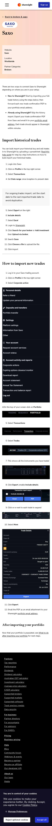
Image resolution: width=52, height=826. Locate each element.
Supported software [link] (13, 701)
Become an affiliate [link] (13, 764)
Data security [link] (10, 709)
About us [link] (8, 773)
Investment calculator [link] (14, 682)
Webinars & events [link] (13, 756)
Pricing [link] (7, 735)
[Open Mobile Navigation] (7, 5)
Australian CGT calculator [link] (16, 678)
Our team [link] (8, 777)
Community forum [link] (12, 752)
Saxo (6, 53)
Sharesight (20, 225)
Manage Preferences (17, 811)
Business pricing (12, 739)
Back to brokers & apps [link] (16, 17)
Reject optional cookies (17, 819)
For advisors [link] (10, 726)
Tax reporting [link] (10, 662)
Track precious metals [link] (14, 705)
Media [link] (7, 781)
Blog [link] (6, 749)
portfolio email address (28, 613)
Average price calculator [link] (15, 686)
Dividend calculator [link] (13, 674)
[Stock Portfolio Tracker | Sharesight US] (25, 5)
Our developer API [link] (13, 768)
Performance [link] (10, 666)
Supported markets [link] (13, 697)
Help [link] (6, 745)
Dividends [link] (8, 670)
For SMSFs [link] (9, 730)
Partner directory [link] (12, 718)
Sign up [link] (44, 4)
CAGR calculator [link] (12, 690)
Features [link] (8, 659)
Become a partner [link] (12, 760)
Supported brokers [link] (13, 694)
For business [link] (10, 714)
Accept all (42, 819)
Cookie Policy (29, 805)
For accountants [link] (11, 722)
